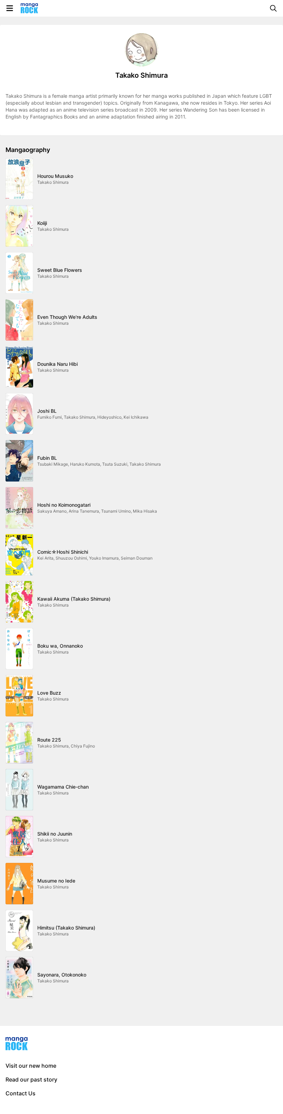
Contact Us (21, 1093)
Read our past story (31, 1079)
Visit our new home (31, 1065)
